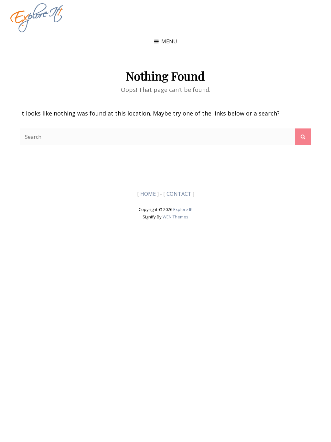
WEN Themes (175, 217)
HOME (148, 193)
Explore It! (182, 209)
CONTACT (178, 193)
